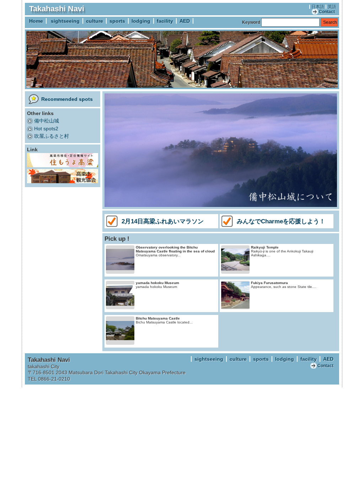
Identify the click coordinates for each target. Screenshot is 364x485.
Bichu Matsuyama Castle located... (164, 320)
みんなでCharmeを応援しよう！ (281, 221)
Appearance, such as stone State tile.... (283, 285)
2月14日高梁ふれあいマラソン (163, 221)
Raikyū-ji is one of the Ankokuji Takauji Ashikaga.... (282, 251)
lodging (141, 21)
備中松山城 (46, 121)
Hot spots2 (46, 128)
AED (185, 21)
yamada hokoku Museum (157, 285)
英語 (332, 7)
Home (36, 21)
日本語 (317, 7)
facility (165, 21)
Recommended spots (67, 99)
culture (94, 21)
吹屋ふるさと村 (51, 136)
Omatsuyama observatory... (175, 251)
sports (117, 21)
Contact (327, 12)
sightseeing (65, 21)
